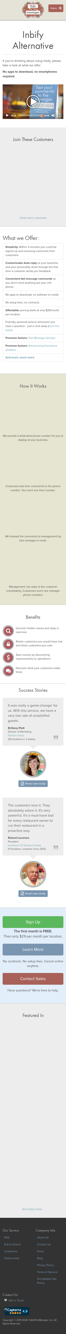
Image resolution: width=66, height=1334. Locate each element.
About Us (43, 1237)
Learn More (33, 949)
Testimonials (11, 1258)
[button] (33, 102)
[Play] (7, 115)
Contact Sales (33, 978)
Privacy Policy (45, 1265)
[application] (33, 101)
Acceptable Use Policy (47, 1281)
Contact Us (44, 1244)
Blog (40, 1258)
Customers (10, 1251)
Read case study (34, 783)
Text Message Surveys (41, 338)
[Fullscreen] (59, 115)
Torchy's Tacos (16, 735)
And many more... (33, 1209)
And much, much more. (20, 357)
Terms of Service (47, 1272)
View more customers (33, 218)
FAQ (6, 1237)
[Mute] (53, 115)
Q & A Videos (12, 1244)
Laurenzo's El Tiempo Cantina (24, 845)
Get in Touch (16, 1300)
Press (40, 1251)
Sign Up (33, 922)
